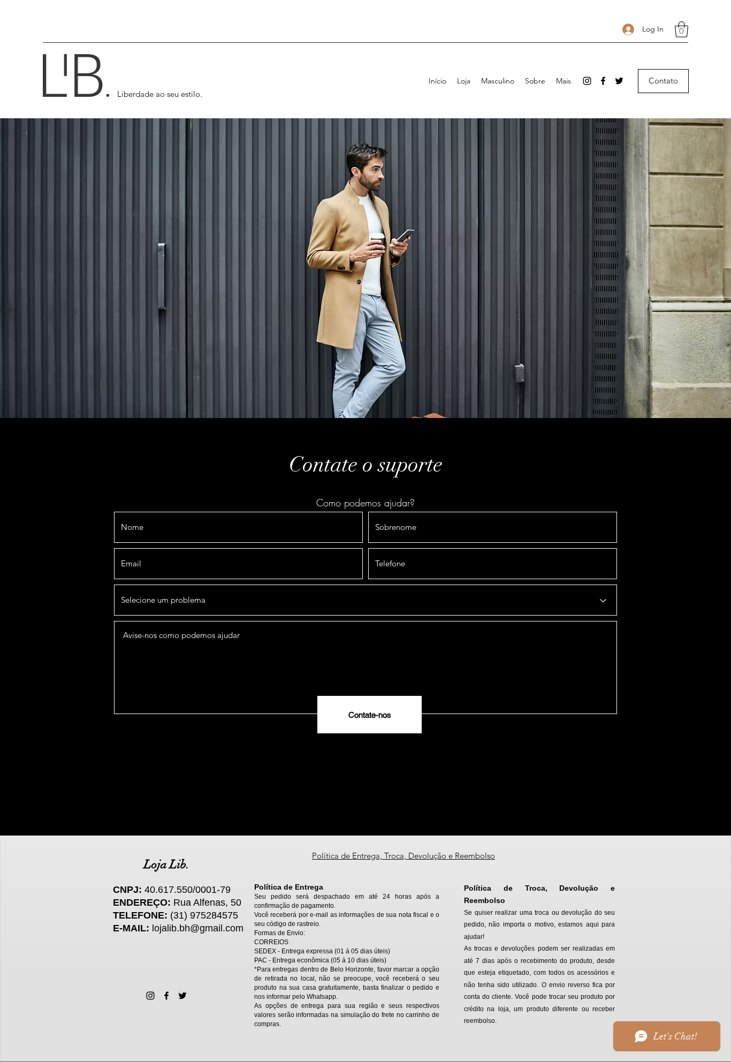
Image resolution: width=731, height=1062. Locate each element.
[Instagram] (587, 80)
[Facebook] (603, 80)
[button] (681, 29)
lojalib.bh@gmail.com (197, 928)
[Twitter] (619, 80)
